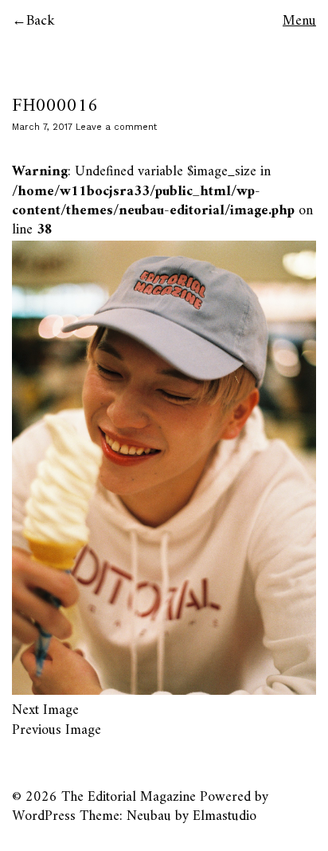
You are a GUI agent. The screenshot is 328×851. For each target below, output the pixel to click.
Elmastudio (224, 816)
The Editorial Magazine (128, 797)
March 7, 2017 (42, 127)
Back (40, 21)
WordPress (44, 816)
